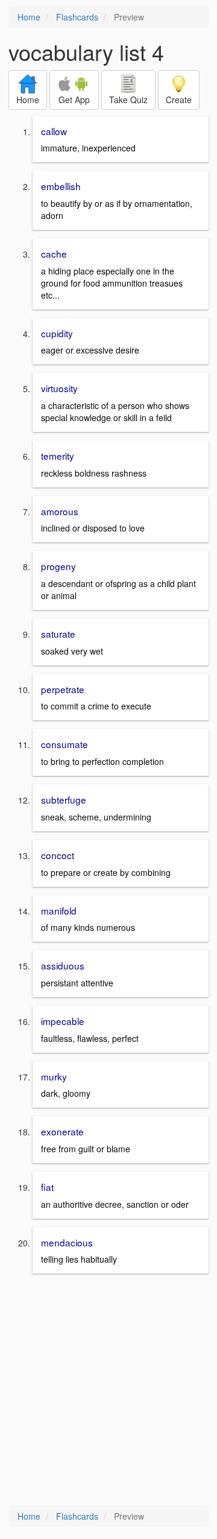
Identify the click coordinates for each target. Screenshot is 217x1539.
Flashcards (77, 17)
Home (28, 17)
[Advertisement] (108, 1390)
